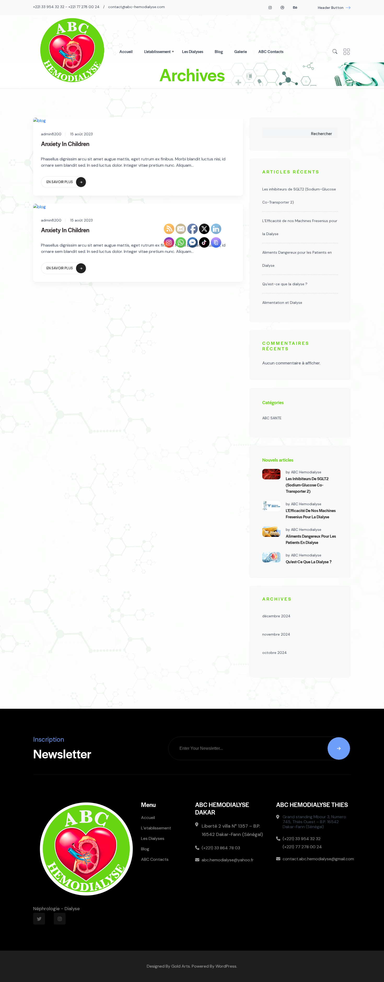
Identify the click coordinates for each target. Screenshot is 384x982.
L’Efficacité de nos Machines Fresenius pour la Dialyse (299, 227)
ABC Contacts (270, 51)
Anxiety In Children (65, 144)
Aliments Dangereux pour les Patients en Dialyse (297, 259)
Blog (219, 51)
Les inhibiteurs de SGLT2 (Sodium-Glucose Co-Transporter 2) (299, 196)
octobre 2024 (274, 652)
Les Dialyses (192, 51)
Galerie (240, 51)
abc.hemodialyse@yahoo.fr (228, 860)
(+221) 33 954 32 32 (302, 838)
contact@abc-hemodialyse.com (136, 6)
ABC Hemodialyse (306, 472)
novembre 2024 (276, 634)
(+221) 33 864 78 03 (221, 848)
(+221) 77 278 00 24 (302, 847)
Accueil (126, 51)
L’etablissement (157, 51)
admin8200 (51, 134)
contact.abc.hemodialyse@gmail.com (317, 859)
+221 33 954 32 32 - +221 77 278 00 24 (66, 6)
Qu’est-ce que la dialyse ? (284, 284)
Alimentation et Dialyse (282, 302)
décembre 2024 (276, 616)
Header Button (331, 7)
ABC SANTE (272, 418)
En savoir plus (59, 182)
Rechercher (321, 133)
